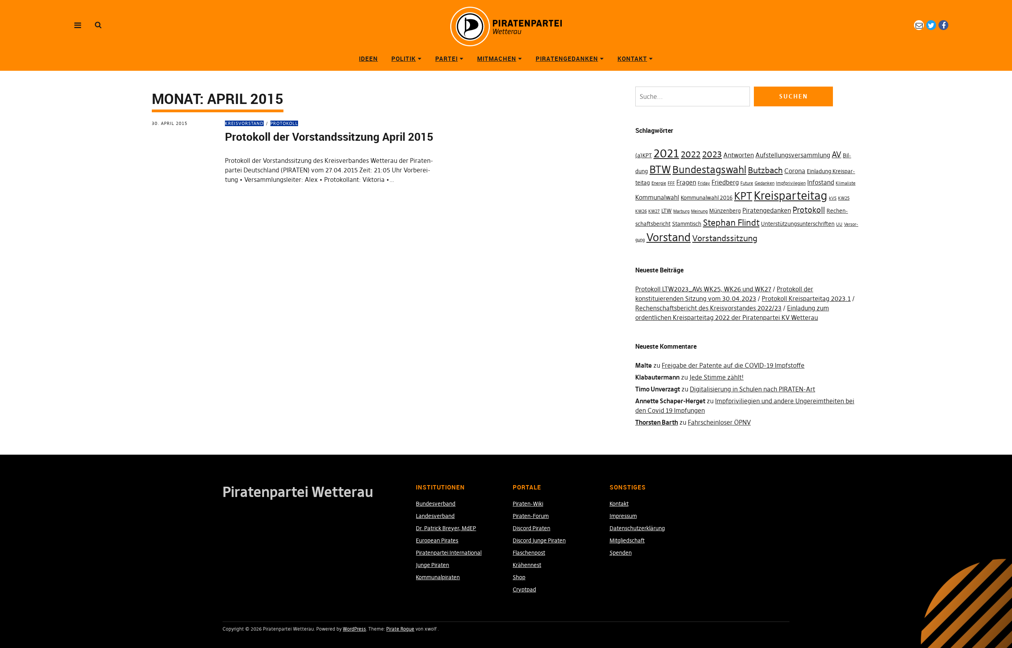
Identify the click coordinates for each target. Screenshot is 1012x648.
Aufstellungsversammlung (792, 155)
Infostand (820, 182)
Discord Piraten (531, 528)
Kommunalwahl (657, 197)
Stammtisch (686, 223)
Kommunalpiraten (438, 577)
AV (836, 154)
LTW (666, 210)
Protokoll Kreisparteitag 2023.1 (806, 298)
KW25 (844, 198)
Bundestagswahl (709, 170)
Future (746, 183)
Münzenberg (725, 210)
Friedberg (725, 182)
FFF (671, 183)
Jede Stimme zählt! (716, 377)
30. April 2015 (169, 123)
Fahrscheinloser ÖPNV (719, 422)
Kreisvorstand (244, 123)
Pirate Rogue (400, 629)
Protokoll (284, 123)
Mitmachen (496, 58)
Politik (403, 58)
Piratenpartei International (448, 552)
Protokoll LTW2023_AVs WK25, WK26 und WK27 (703, 289)
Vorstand (668, 237)
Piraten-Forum (531, 516)
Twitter (931, 25)
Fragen (686, 182)
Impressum (623, 516)
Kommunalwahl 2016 (707, 197)
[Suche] (98, 25)
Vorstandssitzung (724, 238)
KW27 (654, 211)
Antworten (738, 155)
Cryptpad (524, 589)
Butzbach (765, 170)
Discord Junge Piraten (539, 540)
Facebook (943, 25)
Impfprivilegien (791, 183)
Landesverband (435, 516)
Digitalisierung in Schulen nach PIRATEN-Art (752, 389)
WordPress (354, 629)
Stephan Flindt (731, 222)
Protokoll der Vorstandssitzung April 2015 (329, 136)
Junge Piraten (432, 565)
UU (839, 224)
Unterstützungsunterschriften (798, 223)
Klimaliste (845, 183)
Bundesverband (435, 503)
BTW (660, 169)
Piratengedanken (567, 58)
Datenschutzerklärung (637, 528)
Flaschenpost (529, 552)
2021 (666, 153)
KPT (743, 196)
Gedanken (764, 183)
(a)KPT (643, 155)
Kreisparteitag (790, 196)
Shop (519, 577)
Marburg (681, 211)
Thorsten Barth (656, 422)
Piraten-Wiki (528, 503)
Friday (704, 183)
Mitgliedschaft (627, 540)
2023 (712, 154)
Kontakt (632, 58)
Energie (658, 183)
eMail (919, 25)
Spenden (621, 552)
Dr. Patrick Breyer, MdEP (446, 528)
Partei (446, 58)
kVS (832, 198)
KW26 (641, 211)
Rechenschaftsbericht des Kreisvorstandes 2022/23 (708, 308)
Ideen (368, 58)
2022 (690, 154)
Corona (794, 171)
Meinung (699, 211)
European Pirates (437, 540)
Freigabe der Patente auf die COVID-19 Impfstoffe (733, 365)
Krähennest (527, 565)
